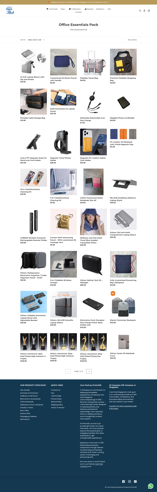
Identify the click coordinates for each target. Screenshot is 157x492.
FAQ (52, 393)
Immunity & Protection (29, 393)
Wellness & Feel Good (28, 396)
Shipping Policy (57, 405)
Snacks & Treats (26, 407)
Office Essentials (26, 402)
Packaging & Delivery (28, 416)
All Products (25, 419)
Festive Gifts (25, 413)
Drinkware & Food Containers (31, 405)
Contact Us (55, 390)
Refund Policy (56, 402)
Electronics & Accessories (30, 399)
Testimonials (56, 396)
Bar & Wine (24, 410)
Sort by (23, 40)
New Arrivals (25, 390)
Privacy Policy (56, 399)
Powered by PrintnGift (130, 487)
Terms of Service (57, 407)
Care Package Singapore (114, 487)
